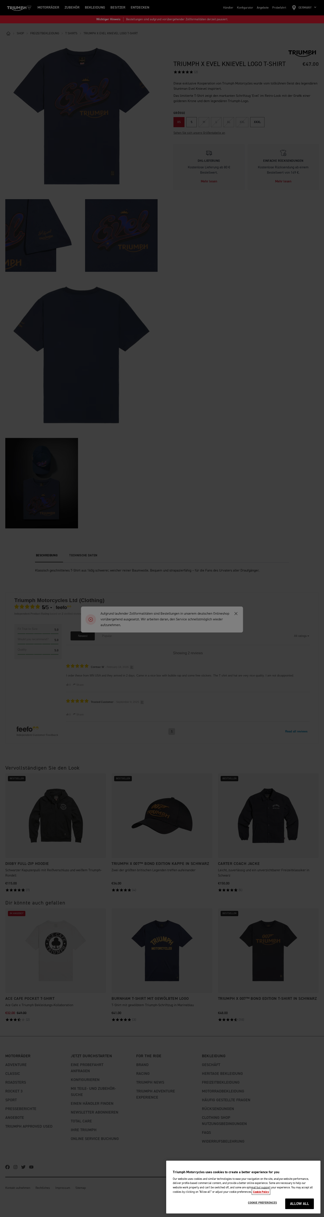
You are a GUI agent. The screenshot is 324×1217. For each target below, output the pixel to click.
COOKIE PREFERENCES (262, 1202)
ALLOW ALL (299, 1204)
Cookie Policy (261, 1191)
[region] (243, 1187)
